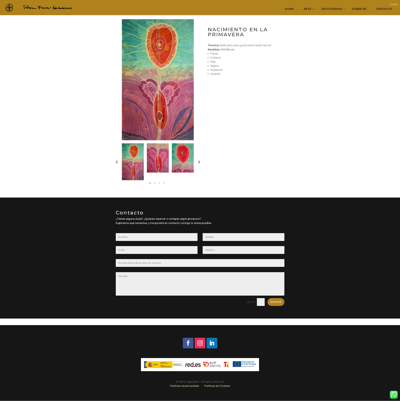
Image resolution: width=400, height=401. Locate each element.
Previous (117, 162)
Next (199, 162)
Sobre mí (359, 9)
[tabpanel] (132, 161)
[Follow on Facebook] (188, 343)
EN (396, 4)
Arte (307, 9)
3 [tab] (159, 182)
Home (289, 9)
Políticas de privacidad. (185, 385)
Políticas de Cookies (217, 385)
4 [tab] (164, 182)
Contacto (384, 9)
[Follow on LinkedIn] (212, 343)
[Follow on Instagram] (200, 343)
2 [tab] (154, 182)
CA (391, 4)
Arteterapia (331, 9)
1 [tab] (150, 182)
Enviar (276, 302)
